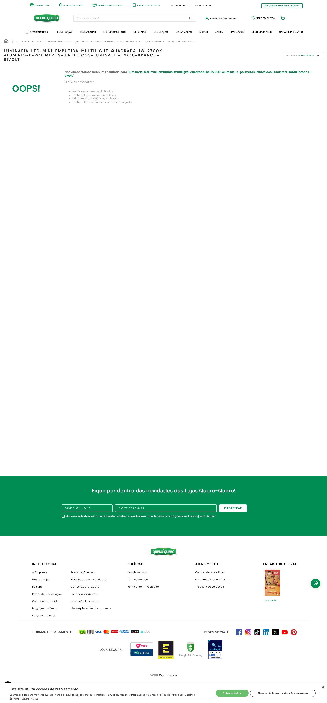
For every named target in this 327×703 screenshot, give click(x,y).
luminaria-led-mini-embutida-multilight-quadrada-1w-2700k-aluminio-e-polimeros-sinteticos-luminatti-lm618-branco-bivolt (106, 42)
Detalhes (190, 694)
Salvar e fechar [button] (232, 693)
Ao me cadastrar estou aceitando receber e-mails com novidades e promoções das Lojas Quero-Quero (141, 516)
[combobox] (134, 18)
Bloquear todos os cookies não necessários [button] (283, 693)
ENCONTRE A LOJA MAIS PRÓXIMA (282, 5)
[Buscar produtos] (191, 18)
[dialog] (163, 693)
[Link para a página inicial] (6, 41)
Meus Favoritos (265, 18)
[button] (102, 698)
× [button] (322, 687)
